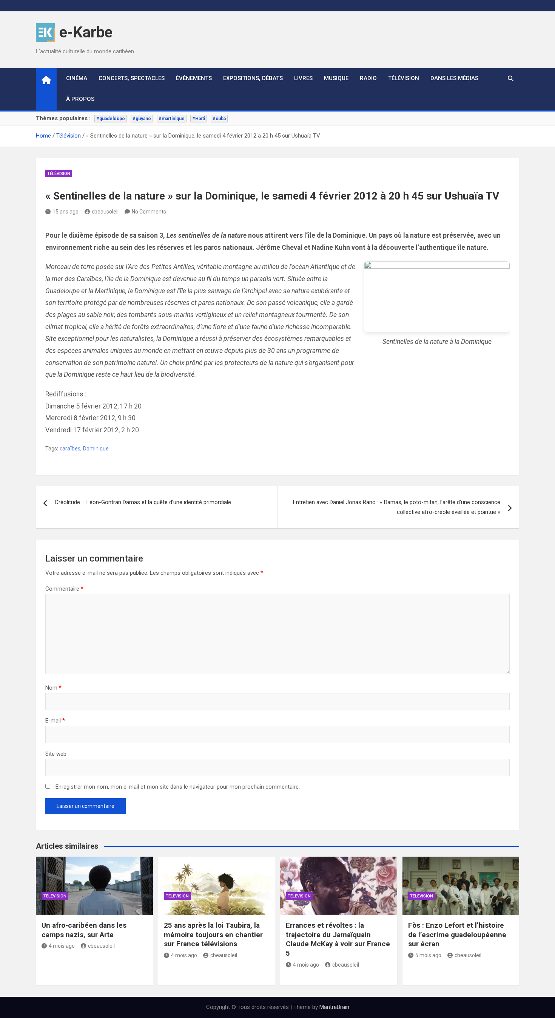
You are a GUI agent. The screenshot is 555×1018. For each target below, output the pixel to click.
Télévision (403, 78)
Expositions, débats (253, 78)
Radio (368, 78)
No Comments (149, 212)
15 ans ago (65, 212)
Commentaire (64, 588)
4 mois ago (62, 946)
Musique (336, 78)
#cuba (219, 118)
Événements (194, 78)
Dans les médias (454, 78)
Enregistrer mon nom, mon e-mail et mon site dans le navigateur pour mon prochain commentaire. (177, 786)
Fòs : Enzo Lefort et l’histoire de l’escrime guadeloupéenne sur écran (457, 934)
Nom (53, 687)
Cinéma (76, 78)
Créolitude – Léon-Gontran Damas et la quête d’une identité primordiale (143, 502)
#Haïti (198, 118)
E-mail (55, 720)
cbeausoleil (105, 212)
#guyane (142, 118)
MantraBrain (334, 1007)
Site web (55, 753)
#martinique (172, 118)
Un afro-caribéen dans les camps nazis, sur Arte (84, 930)
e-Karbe (86, 32)
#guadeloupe (110, 118)
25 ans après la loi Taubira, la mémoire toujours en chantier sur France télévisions (213, 934)
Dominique (96, 449)
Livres (303, 78)
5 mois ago (428, 955)
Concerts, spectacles (132, 78)
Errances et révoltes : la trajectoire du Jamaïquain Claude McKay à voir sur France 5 (338, 939)
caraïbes (70, 449)
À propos (80, 99)
